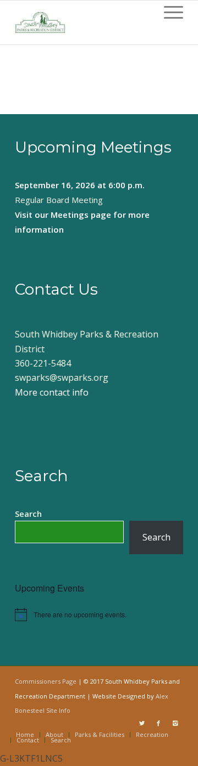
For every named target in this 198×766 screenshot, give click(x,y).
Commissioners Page (45, 681)
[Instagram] (175, 723)
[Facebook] (158, 723)
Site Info (58, 710)
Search (28, 513)
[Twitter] (142, 723)
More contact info (52, 392)
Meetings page (81, 214)
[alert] (99, 614)
